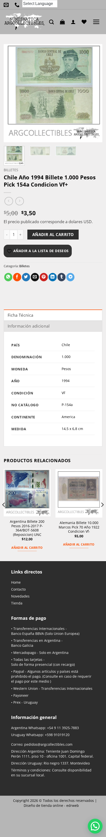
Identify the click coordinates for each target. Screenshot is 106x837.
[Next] (94, 93)
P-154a (67, 404)
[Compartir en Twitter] (26, 277)
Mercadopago (24, 652)
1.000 (66, 356)
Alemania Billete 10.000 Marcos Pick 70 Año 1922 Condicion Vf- (79, 527)
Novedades (20, 596)
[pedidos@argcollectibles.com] (7, 4)
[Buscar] (52, 22)
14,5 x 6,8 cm (72, 428)
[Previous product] (19, 201)
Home (16, 582)
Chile (66, 344)
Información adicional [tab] (29, 326)
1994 (66, 380)
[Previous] (11, 93)
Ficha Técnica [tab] (20, 315)
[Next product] (8, 201)
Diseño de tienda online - (51, 805)
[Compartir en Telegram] (70, 277)
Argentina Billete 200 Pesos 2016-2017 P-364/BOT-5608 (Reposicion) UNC (27, 528)
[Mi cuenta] (74, 21)
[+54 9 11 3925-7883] (18, 4)
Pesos (66, 368)
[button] (63, 21)
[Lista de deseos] (85, 21)
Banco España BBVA (27, 633)
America (68, 416)
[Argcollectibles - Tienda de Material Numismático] (24, 21)
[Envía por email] (35, 277)
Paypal (18, 671)
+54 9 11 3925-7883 (63, 727)
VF (63, 392)
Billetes (11, 169)
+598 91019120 (57, 734)
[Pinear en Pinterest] (44, 277)
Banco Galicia (22, 645)
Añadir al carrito (53, 234)
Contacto (18, 589)
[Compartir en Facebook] (17, 277)
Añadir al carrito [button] (27, 548)
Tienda (16, 603)
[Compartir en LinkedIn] (53, 277)
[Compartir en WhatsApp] (8, 277)
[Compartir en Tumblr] (61, 277)
